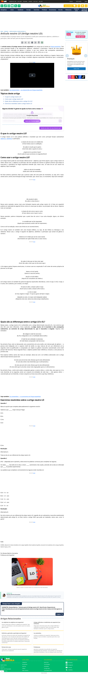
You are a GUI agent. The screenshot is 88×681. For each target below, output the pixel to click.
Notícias (24, 666)
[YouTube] (73, 77)
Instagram (70, 665)
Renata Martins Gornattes (13, 594)
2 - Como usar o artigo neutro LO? (13, 99)
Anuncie (2, 667)
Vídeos (23, 668)
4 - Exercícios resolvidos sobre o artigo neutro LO (17, 103)
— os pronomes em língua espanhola (25, 396)
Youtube (70, 667)
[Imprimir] (22, 42)
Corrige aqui (47, 668)
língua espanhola (56, 46)
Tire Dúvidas (47, 664)
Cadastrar (24, 662)
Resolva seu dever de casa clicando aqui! (51, 128)
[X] (15, 5)
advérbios (9, 138)
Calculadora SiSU (48, 670)
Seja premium (68, 6)
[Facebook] (80, 77)
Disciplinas (24, 664)
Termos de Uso (4, 671)
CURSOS (30, 1)
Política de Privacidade (6, 669)
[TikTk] (83, 77)
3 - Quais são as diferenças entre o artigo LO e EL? (17, 101)
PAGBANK (25, 1)
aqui (34, 62)
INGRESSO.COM (12, 1)
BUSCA (71, 1)
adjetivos (3, 138)
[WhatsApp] (2, 5)
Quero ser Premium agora (32, 121)
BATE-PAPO (78, 1)
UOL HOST (19, 1)
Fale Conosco (25, 670)
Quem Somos (4, 665)
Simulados (46, 666)
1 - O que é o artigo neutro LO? (12, 97)
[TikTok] (5, 5)
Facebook (70, 662)
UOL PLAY (35, 1)
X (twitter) (70, 670)
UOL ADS (41, 1)
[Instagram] (8, 5)
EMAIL (86, 1)
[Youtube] (12, 5)
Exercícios (46, 662)
